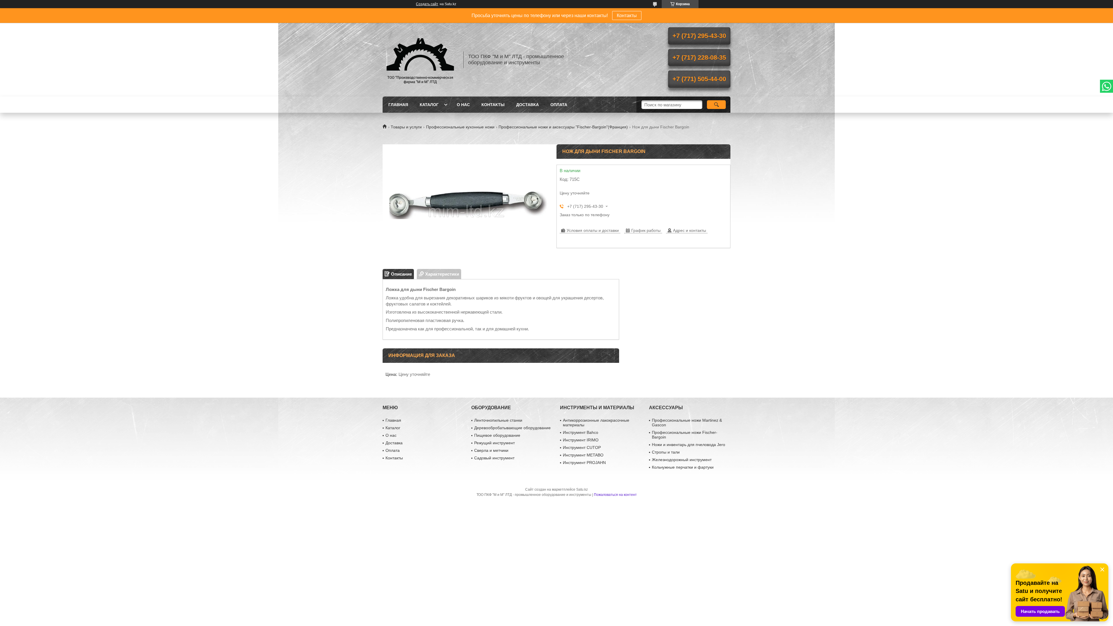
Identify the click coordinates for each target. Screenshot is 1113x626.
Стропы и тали (666, 452)
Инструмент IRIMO (581, 440)
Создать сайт (427, 4)
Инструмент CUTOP (582, 447)
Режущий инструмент (494, 443)
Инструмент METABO (583, 455)
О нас (463, 104)
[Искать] (716, 104)
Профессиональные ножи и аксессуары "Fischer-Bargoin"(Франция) (563, 127)
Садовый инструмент (494, 458)
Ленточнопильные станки (498, 420)
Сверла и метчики (491, 450)
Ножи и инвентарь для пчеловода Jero (688, 444)
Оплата (558, 104)
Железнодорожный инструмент (682, 459)
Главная (398, 104)
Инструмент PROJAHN (584, 462)
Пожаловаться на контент (615, 495)
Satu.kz (582, 489)
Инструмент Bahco (580, 432)
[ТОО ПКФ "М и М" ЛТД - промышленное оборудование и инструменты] (420, 59)
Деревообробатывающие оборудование (512, 427)
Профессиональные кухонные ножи (460, 127)
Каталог (429, 104)
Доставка (527, 104)
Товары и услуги (406, 127)
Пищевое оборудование (497, 435)
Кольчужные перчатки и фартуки (683, 467)
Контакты (627, 15)
